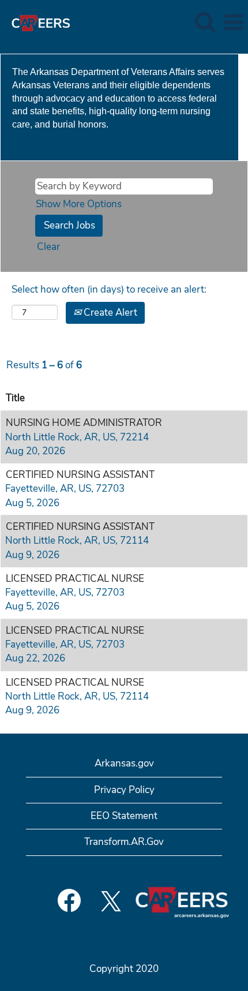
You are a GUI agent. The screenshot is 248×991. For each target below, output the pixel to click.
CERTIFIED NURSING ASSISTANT (80, 474)
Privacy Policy (124, 789)
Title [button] (15, 398)
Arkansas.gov (124, 763)
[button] (233, 23)
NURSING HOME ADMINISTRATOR (84, 422)
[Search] (204, 22)
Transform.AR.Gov (124, 841)
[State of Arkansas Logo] (36, 21)
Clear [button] (48, 246)
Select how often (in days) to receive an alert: (109, 289)
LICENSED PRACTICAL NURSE (75, 578)
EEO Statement (124, 815)
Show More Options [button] (79, 204)
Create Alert (109, 312)
